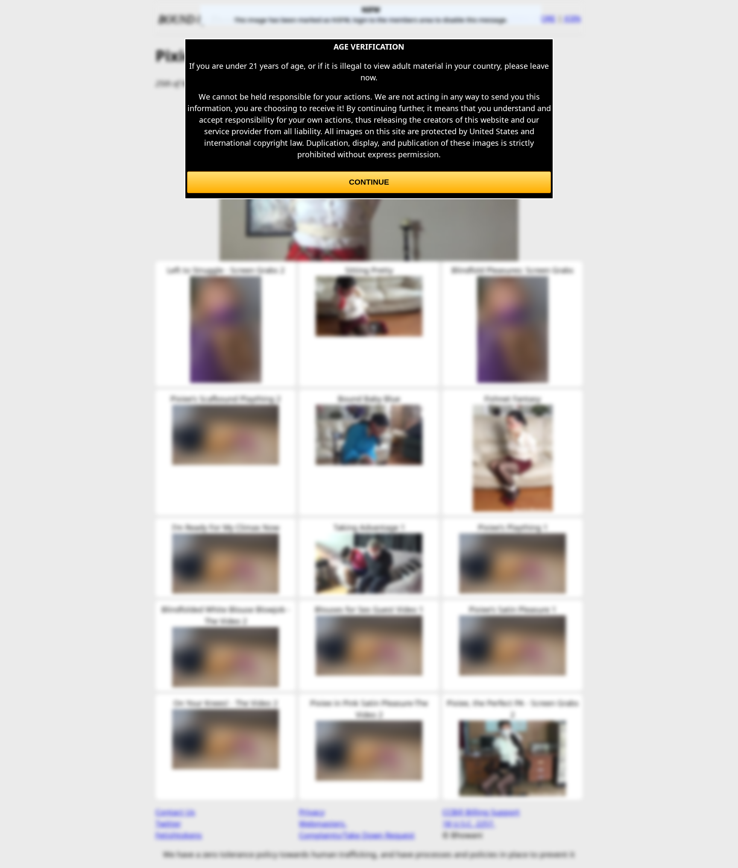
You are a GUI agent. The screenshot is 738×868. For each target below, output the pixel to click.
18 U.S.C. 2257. (468, 823)
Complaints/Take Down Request (357, 835)
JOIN (572, 18)
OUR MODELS (444, 18)
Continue (369, 182)
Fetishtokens (178, 835)
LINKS (487, 18)
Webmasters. (323, 823)
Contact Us (175, 812)
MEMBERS (317, 18)
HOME (279, 18)
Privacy (312, 812)
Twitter (168, 823)
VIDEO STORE (531, 18)
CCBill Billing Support (481, 812)
